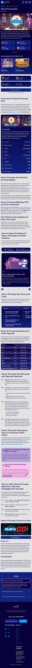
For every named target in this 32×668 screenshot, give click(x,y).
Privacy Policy (19, 643)
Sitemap (17, 633)
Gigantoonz (4, 70)
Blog (17, 631)
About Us (18, 629)
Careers (17, 637)
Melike (6, 78)
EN (26, 2)
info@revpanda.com (20, 662)
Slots (11, 6)
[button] (30, 289)
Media (17, 639)
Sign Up (24, 621)
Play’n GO (3, 69)
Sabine (21, 78)
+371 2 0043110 (19, 661)
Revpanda (3, 6)
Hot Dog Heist (19, 70)
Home (17, 627)
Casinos (7, 6)
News (17, 641)
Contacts (18, 635)
